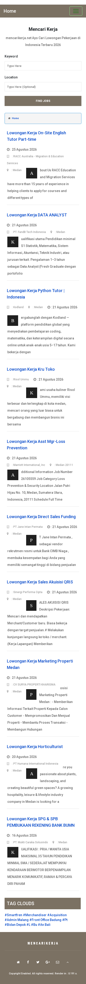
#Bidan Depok (15, 925)
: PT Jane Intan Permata (27, 526)
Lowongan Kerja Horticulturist (35, 746)
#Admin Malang (17, 920)
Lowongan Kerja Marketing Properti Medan (40, 664)
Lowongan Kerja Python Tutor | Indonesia (36, 293)
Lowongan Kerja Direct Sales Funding (41, 516)
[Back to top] (68, 962)
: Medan (37, 307)
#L (28, 925)
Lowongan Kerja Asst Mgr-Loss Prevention (36, 444)
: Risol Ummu (20, 379)
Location (11, 77)
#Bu (34, 925)
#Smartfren (13, 915)
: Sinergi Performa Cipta (26, 592)
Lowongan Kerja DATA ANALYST (37, 214)
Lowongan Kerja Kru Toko (31, 369)
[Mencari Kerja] (43, 943)
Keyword (11, 56)
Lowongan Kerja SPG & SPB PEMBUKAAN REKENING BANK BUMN (41, 822)
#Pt (64, 920)
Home (10, 11)
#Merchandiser (35, 915)
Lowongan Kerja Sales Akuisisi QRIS (40, 581)
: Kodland (17, 307)
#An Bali (44, 925)
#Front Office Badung (45, 920)
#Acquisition (57, 915)
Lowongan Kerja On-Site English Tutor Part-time (36, 136)
